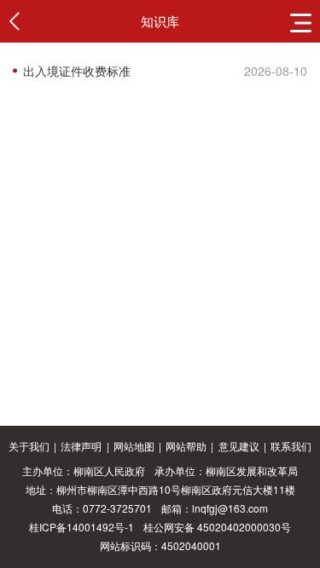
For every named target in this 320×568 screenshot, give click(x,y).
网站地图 (133, 446)
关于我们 (29, 446)
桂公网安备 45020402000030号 (217, 526)
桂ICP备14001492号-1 (81, 526)
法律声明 (81, 446)
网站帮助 (186, 446)
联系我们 (291, 446)
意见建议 (238, 446)
